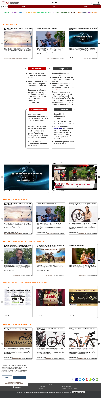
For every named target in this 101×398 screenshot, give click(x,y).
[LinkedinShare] (83, 379)
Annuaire (85, 6)
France (85, 58)
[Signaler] (73, 379)
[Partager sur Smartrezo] (76, 379)
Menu (6, 6)
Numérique (73, 12)
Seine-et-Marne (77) (49, 275)
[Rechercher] (95, 2)
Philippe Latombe (50, 58)
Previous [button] (2, 43)
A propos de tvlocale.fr (44, 389)
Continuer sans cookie (19, 377)
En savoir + (41, 388)
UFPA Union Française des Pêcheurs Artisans (13, 58)
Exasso (19, 316)
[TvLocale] (10, 3)
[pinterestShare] (86, 379)
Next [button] (99, 43)
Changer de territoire (96, 4)
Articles (23, 6)
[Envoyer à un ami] (97, 379)
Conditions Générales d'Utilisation (70, 388)
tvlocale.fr (17, 387)
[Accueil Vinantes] (1, 6)
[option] (18, 43)
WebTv (54, 6)
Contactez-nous (42, 386)
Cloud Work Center (82, 275)
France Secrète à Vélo (82, 233)
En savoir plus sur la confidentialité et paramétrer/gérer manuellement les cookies (14, 383)
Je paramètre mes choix (78, 392)
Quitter (7, 377)
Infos (66, 386)
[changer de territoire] (91, 2)
